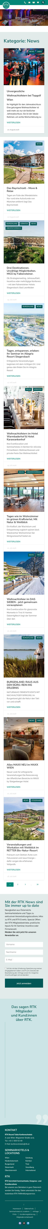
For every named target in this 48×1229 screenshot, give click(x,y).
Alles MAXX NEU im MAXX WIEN (22, 766)
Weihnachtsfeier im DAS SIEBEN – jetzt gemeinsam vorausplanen (22, 602)
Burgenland (12, 224)
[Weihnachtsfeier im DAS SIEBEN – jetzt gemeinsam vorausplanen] (24, 573)
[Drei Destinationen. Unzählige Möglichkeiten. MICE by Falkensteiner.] (24, 241)
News (31, 51)
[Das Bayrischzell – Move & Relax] (24, 162)
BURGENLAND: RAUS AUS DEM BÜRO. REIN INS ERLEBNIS (22, 685)
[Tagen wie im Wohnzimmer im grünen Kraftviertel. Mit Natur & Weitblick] (24, 490)
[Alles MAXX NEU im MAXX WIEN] (24, 738)
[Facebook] (19, 1223)
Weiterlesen (13, 122)
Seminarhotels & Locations (19, 1211)
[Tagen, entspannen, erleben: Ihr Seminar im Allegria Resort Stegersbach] (24, 324)
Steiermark (36, 800)
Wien (39, 51)
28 (37, 884)
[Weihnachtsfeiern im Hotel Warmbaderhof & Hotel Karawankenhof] (24, 407)
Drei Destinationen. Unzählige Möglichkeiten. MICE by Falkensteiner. (21, 270)
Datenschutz (29, 1209)
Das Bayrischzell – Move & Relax (22, 189)
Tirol (39, 555)
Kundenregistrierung (27, 1214)
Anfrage (36, 1211)
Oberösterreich (14, 228)
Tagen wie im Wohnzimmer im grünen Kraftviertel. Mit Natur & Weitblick (22, 519)
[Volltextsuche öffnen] (43, 2)
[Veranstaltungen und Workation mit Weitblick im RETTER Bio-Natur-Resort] (24, 818)
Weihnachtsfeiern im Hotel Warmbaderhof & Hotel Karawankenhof (22, 436)
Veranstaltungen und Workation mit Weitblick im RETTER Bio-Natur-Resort (23, 847)
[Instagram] (24, 1223)
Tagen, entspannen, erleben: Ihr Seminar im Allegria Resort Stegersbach (23, 353)
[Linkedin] (28, 1223)
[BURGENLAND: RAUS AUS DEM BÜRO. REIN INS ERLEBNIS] (24, 656)
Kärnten (24, 224)
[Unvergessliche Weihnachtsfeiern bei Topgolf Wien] (24, 66)
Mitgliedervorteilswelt (24, 1217)
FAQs (14, 1214)
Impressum (17, 1209)
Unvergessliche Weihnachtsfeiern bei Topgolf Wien (24, 95)
